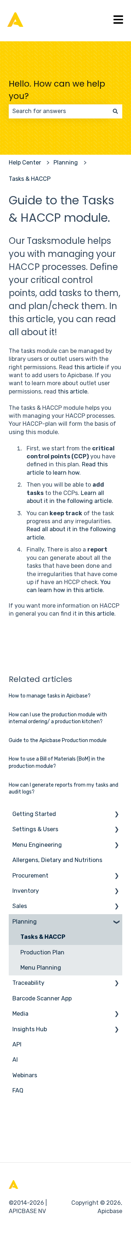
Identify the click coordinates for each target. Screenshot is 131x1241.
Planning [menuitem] (24, 921)
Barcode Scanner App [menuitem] (42, 998)
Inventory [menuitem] (25, 890)
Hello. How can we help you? (57, 90)
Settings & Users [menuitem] (35, 829)
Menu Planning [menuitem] (40, 967)
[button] (116, 814)
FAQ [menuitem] (17, 1090)
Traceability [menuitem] (28, 982)
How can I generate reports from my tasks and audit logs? (63, 788)
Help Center (25, 162)
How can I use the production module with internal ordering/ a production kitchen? (58, 718)
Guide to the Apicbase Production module (58, 740)
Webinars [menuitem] (24, 1075)
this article (89, 367)
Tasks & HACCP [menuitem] (43, 936)
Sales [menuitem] (19, 906)
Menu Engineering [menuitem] (37, 844)
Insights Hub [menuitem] (29, 1029)
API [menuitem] (16, 1044)
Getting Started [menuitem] (34, 814)
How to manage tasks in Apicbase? (50, 696)
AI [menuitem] (15, 1059)
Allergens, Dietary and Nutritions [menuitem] (57, 860)
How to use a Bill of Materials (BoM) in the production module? (57, 762)
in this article (96, 613)
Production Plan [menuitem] (42, 952)
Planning (65, 162)
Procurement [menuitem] (30, 875)
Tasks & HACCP (30, 178)
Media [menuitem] (20, 1013)
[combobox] (58, 111)
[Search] (115, 111)
